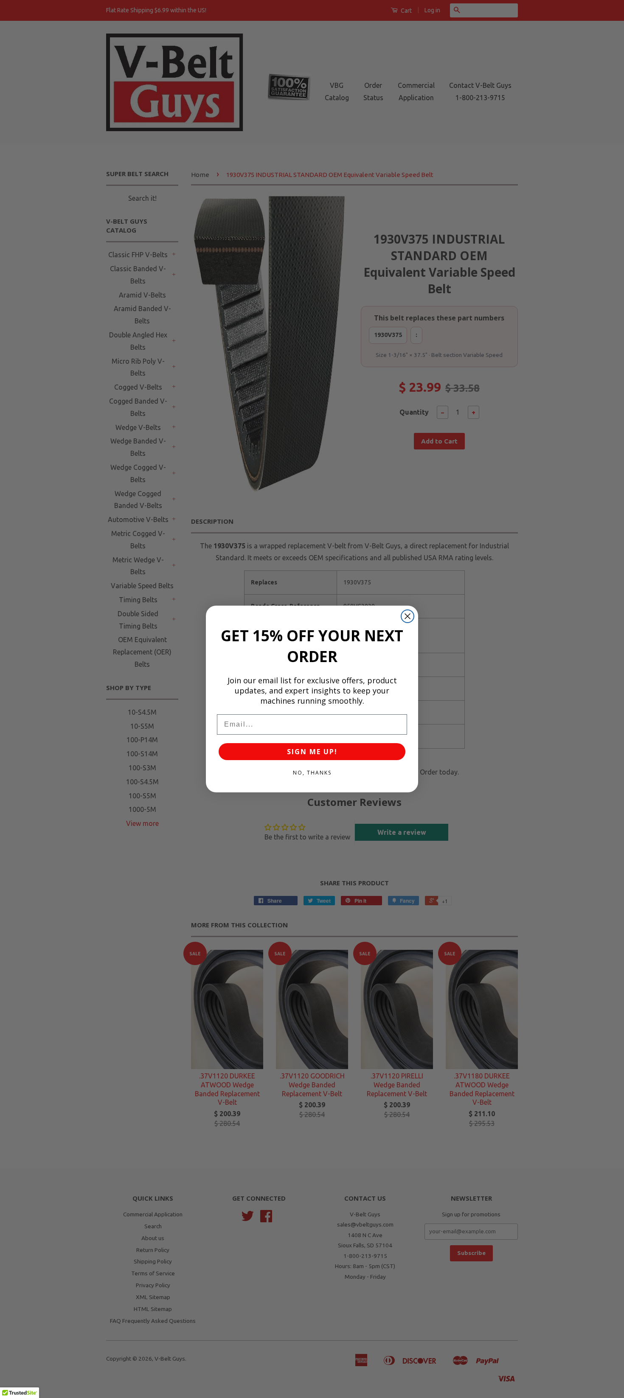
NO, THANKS (312, 772)
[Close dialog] (407, 616)
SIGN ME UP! (312, 751)
